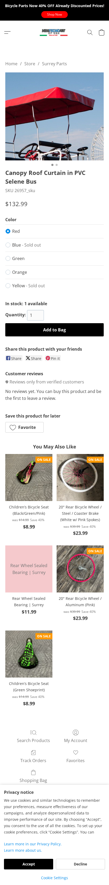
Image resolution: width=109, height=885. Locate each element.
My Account (75, 740)
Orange (19, 272)
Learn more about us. (23, 850)
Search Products (33, 740)
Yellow (28, 286)
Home (11, 64)
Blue (26, 245)
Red (16, 231)
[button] (54, 14)
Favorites (75, 760)
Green (18, 258)
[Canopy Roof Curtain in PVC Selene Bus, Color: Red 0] (54, 116)
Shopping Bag (33, 780)
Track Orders (33, 760)
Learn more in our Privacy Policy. (33, 843)
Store (29, 64)
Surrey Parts (54, 64)
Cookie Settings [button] (54, 877)
